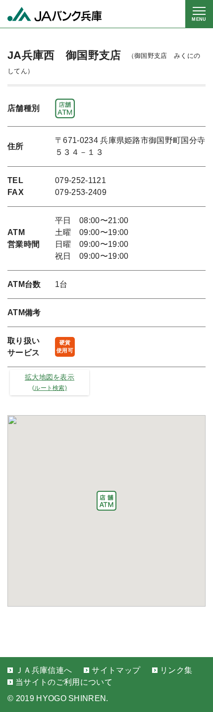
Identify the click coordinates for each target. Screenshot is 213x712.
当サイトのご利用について (63, 682)
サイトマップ (116, 670)
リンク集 (176, 670)
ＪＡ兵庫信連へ (43, 670)
